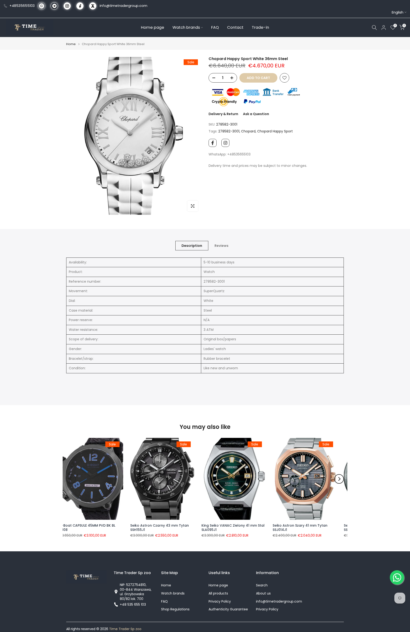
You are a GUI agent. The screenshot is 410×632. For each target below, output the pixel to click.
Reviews (221, 245)
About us (263, 593)
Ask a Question (256, 114)
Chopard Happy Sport (275, 131)
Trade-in (260, 27)
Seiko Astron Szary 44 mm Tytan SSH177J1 (237, 527)
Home (71, 44)
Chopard (248, 131)
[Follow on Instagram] (225, 143)
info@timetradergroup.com (123, 5)
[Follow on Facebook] (213, 143)
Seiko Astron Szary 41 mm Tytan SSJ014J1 (164, 527)
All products (218, 593)
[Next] (339, 479)
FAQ (215, 27)
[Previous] (71, 479)
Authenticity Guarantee (228, 609)
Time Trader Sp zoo (125, 629)
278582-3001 (228, 131)
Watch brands (186, 27)
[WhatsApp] (397, 577)
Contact (235, 27)
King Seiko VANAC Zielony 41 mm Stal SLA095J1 (97, 527)
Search (262, 585)
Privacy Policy (220, 601)
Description (192, 245)
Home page (152, 27)
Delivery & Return (223, 114)
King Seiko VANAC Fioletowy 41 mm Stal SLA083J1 (310, 527)
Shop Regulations (175, 609)
